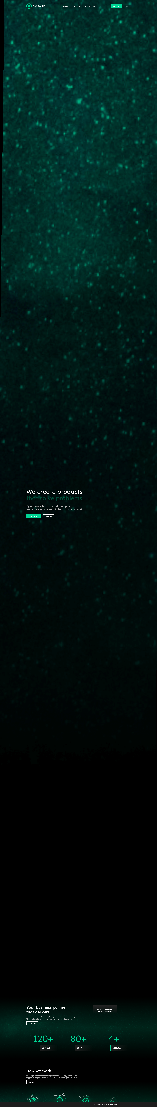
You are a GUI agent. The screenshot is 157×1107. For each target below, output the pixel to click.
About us (77, 6)
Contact (116, 6)
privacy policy (114, 1104)
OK (125, 1104)
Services (65, 6)
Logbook (103, 6)
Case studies (90, 6)
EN (127, 6)
